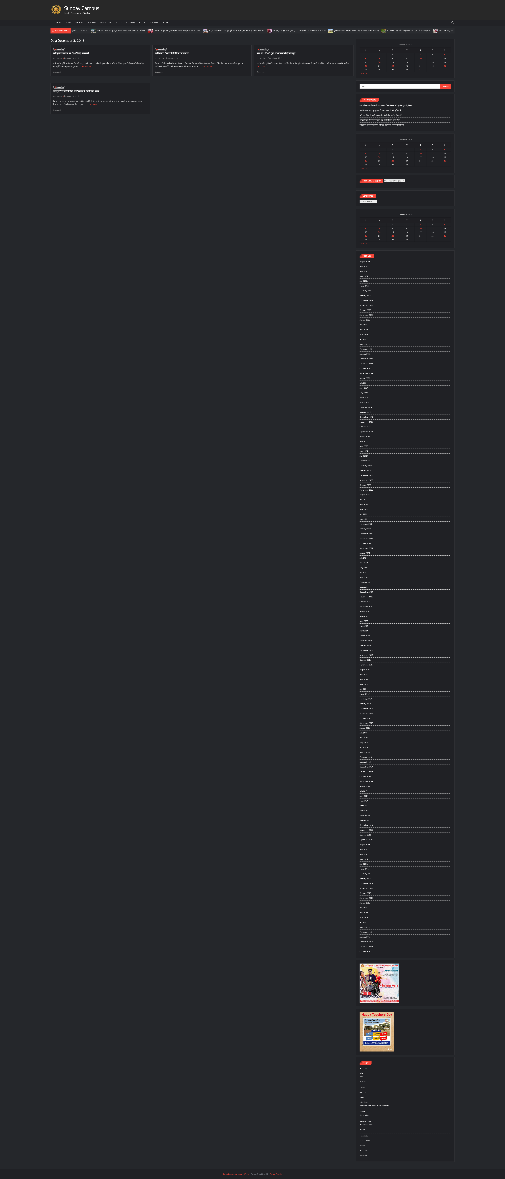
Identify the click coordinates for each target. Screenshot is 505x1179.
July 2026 (363, 266)
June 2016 (364, 854)
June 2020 (364, 621)
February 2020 (366, 640)
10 (420, 58)
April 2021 (364, 572)
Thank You (364, 1136)
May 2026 (364, 276)
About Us (56, 23)
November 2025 (366, 305)
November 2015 (366, 888)
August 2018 (365, 728)
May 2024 (364, 393)
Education (105, 23)
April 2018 (364, 747)
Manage (363, 1081)
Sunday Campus (81, 8)
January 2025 (365, 354)
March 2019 (365, 694)
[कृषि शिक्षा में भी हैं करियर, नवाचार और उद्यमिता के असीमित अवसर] (258, 31)
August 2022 (365, 495)
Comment (57, 72)
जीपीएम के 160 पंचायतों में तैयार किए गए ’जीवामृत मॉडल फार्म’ (445, 31)
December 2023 (366, 417)
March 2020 (365, 635)
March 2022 (365, 519)
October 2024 (365, 368)
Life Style (130, 23)
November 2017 (366, 772)
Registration (365, 1115)
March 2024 (365, 402)
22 (393, 66)
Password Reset (366, 1125)
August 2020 (365, 611)
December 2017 (366, 767)
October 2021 (365, 543)
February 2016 (366, 874)
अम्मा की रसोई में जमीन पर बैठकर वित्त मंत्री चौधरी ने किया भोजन (380, 120)
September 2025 (366, 315)
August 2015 (365, 903)
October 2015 (365, 893)
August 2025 (365, 320)
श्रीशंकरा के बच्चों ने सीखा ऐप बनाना (172, 53)
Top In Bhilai (365, 1140)
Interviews (364, 1102)
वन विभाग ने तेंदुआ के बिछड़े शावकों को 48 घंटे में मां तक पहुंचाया (336, 31)
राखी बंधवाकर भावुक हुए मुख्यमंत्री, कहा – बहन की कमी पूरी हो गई (380, 110)
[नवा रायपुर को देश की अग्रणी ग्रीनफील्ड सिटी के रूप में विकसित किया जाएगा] (197, 31)
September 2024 (366, 373)
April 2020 (364, 631)
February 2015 (366, 932)
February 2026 (366, 291)
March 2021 (365, 577)
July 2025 (363, 325)
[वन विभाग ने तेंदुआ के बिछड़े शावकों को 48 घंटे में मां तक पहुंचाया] (311, 31)
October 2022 (365, 485)
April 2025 (364, 339)
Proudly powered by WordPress (236, 1174)
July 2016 (363, 849)
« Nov (362, 73)
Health (118, 23)
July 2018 (363, 733)
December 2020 (366, 592)
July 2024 (363, 383)
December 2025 (366, 300)
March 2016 (365, 869)
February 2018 (366, 757)
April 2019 (364, 689)
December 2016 (366, 825)
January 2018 (365, 762)
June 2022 (364, 504)
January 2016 (365, 878)
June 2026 (364, 271)
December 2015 (366, 883)
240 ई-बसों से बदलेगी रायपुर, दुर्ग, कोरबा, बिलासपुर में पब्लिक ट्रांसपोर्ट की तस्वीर (164, 31)
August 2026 (365, 261)
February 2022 (366, 524)
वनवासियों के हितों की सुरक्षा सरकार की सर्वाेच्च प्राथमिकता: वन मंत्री (104, 31)
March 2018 (365, 752)
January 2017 (365, 820)
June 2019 (364, 679)
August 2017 (365, 786)
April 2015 (364, 922)
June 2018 (364, 737)
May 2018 (364, 742)
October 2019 (365, 660)
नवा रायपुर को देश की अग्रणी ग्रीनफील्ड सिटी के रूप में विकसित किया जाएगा (226, 31)
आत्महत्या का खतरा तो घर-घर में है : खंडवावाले (374, 1105)
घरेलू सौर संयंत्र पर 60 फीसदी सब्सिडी (71, 53)
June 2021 (364, 563)
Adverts (363, 1073)
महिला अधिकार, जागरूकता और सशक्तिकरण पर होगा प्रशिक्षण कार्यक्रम (391, 31)
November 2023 (366, 422)
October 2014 (365, 951)
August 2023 (365, 436)
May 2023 (364, 451)
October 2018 (365, 718)
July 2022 (363, 499)
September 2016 (366, 840)
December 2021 (366, 533)
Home (68, 23)
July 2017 (363, 791)
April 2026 (364, 281)
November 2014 (366, 946)
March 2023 (365, 461)
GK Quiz (165, 23)
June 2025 (364, 329)
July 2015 (363, 908)
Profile (362, 1129)
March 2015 (365, 927)
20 (366, 66)
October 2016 (365, 835)
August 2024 (365, 378)
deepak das (57, 58)
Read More (86, 66)
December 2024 (366, 359)
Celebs (142, 23)
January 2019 (365, 703)
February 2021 (366, 582)
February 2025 (366, 349)
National (91, 23)
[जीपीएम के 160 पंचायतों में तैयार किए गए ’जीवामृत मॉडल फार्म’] (421, 31)
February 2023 (366, 465)
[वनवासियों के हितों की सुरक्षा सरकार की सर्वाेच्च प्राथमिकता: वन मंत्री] (78, 31)
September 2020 (366, 606)
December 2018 (366, 708)
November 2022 (366, 480)
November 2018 (366, 713)
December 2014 (366, 942)
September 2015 (366, 898)
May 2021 (364, 567)
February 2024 (366, 407)
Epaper (362, 1087)
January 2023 (365, 470)
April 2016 (364, 864)
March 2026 (365, 286)
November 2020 (366, 597)
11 (432, 58)
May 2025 (364, 334)
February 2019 (366, 699)
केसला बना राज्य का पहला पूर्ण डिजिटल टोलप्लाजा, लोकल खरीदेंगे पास (382, 125)
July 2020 (363, 616)
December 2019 (366, 650)
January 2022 (365, 529)
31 (420, 69)
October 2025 (365, 310)
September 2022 (366, 490)
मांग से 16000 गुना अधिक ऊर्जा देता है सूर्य (276, 53)
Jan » (367, 73)
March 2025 (365, 344)
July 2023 (363, 441)
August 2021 (365, 553)
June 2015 (364, 912)
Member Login (365, 1121)
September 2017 (366, 781)
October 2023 (365, 427)
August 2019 (365, 669)
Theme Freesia (276, 1174)
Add (361, 1076)
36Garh (79, 23)
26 (445, 66)
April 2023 (364, 456)
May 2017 (364, 801)
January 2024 (365, 412)
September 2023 (366, 431)
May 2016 (364, 859)
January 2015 (365, 937)
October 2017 (365, 776)
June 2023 (364, 446)
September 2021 (366, 548)
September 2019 (366, 665)
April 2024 (364, 397)
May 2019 (364, 684)
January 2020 (365, 645)
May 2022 (364, 509)
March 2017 (365, 810)
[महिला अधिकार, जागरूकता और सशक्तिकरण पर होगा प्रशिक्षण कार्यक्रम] (363, 31)
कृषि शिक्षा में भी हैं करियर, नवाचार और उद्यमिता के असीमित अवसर (283, 31)
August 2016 (365, 844)
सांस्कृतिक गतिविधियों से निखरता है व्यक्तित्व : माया (76, 91)
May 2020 (364, 626)
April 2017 (364, 806)
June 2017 (364, 796)
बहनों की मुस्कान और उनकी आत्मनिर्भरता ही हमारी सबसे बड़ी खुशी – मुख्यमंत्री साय (386, 105)
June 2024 (364, 388)
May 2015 (364, 917)
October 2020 (365, 601)
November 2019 (366, 655)
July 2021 (363, 558)
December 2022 (366, 475)
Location (363, 1155)
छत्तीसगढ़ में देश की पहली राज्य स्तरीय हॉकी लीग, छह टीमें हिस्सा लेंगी (381, 115)
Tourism (154, 23)
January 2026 (365, 295)
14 (379, 62)
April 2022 (364, 514)
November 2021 (366, 538)
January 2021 (365, 587)
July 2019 (363, 674)
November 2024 (366, 363)
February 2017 (366, 815)
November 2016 (366, 830)
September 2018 (366, 723)
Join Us (362, 1112)
